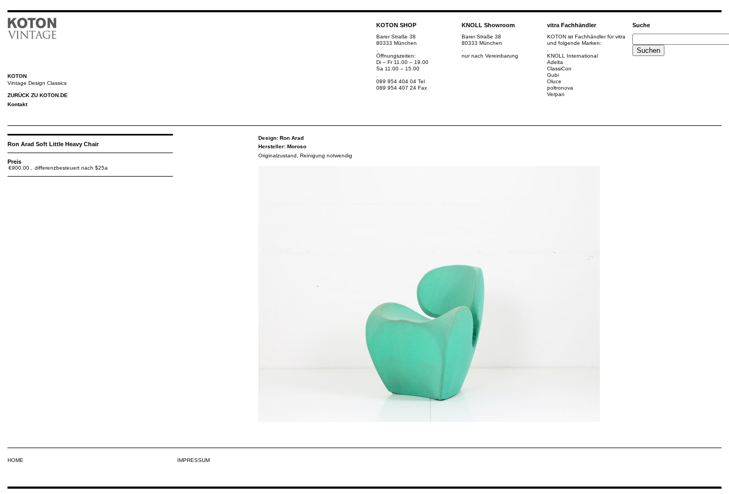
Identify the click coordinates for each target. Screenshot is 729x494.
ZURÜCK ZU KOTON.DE (37, 95)
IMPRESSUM (193, 460)
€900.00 (19, 168)
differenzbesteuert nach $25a (71, 168)
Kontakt (17, 104)
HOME (15, 460)
